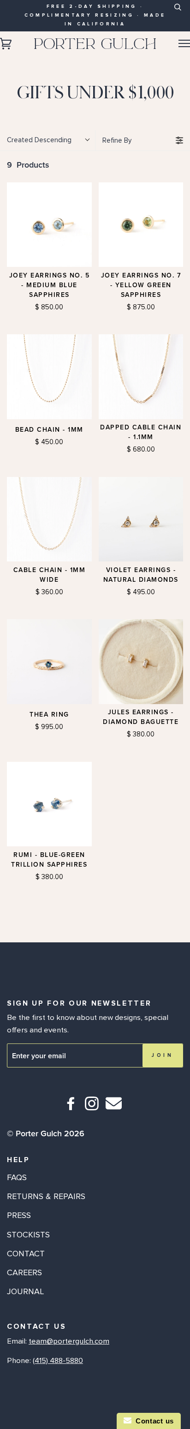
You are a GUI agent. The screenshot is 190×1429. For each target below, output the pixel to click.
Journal (25, 1291)
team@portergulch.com (69, 1341)
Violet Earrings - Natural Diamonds (140, 575)
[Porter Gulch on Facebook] (71, 1107)
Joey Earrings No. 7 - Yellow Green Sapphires (141, 285)
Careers (24, 1272)
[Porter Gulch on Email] (114, 1110)
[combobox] (177, 14)
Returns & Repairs (46, 1196)
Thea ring (49, 714)
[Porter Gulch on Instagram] (92, 1107)
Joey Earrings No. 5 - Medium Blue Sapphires (49, 285)
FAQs (17, 1177)
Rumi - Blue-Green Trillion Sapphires (49, 859)
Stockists (28, 1235)
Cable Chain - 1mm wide (49, 575)
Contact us (152, 1421)
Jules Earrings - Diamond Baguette (140, 717)
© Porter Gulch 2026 (45, 1134)
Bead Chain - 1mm (49, 429)
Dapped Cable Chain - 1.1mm (140, 432)
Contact (26, 1253)
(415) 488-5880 (58, 1360)
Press (19, 1215)
